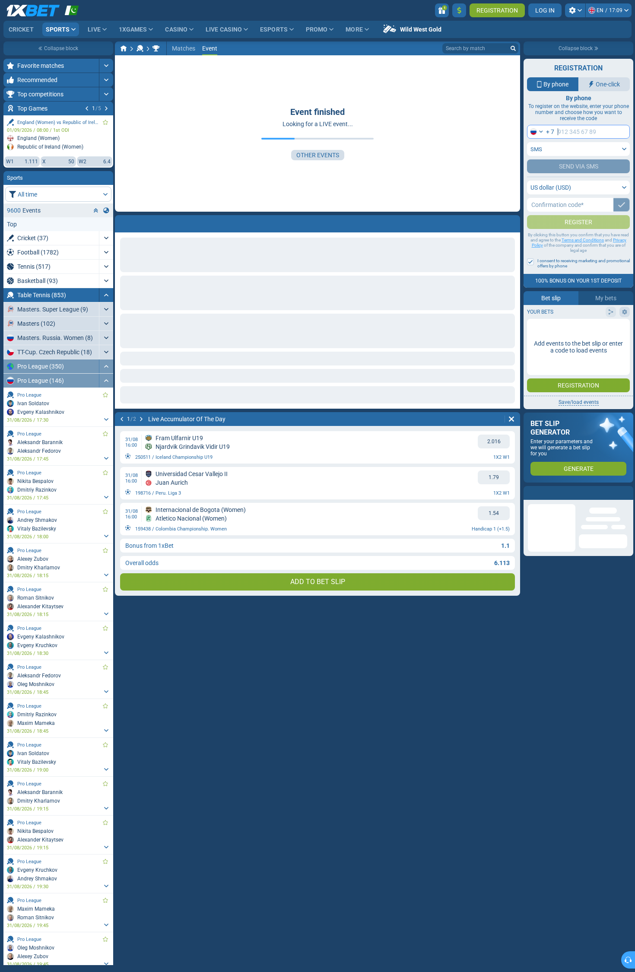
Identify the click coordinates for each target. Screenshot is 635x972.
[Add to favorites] (105, 122)
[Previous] (86, 108)
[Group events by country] (106, 210)
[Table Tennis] (140, 48)
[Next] (106, 108)
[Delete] (511, 419)
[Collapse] (106, 295)
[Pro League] (156, 48)
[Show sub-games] (106, 419)
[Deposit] (459, 10)
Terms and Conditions (583, 257)
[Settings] (575, 10)
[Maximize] (106, 66)
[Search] (513, 48)
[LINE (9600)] (123, 48)
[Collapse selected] (96, 210)
